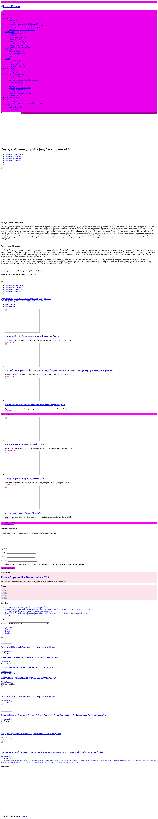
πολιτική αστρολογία (12, 762)
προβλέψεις (100, 760)
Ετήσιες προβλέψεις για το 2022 (50, 762)
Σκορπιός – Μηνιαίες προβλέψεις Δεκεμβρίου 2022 (26, 299)
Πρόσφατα (8, 629)
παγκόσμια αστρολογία (84, 760)
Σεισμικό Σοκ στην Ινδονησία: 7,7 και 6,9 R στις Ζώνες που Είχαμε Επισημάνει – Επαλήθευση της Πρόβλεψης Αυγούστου (58, 370)
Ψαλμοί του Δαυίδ (46, 760)
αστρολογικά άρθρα (5, 760)
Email (3, 556)
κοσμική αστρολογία (63, 760)
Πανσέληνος (94, 760)
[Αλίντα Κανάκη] (10, 6)
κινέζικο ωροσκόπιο (37, 762)
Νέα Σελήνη (29, 762)
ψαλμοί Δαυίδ (54, 760)
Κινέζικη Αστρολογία (108, 760)
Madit (25, 816)
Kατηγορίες (5, 623)
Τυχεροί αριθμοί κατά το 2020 (70, 762)
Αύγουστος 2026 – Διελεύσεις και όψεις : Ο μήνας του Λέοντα (32, 336)
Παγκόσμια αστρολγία (144, 760)
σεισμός (60, 762)
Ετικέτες (8, 633)
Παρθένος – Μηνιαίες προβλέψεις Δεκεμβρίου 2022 (24, 301)
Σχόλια (7, 631)
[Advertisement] (79, 130)
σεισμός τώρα (122, 760)
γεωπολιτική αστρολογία (132, 760)
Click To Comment (7, 524)
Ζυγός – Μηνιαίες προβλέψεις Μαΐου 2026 (24, 513)
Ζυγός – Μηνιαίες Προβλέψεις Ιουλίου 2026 (24, 444)
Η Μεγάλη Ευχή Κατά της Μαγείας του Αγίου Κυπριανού (24, 615)
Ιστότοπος (4, 560)
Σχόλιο (4, 549)
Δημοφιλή (8, 627)
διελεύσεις (116, 760)
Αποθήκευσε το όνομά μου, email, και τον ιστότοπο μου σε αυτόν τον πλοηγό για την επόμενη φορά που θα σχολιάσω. (44, 564)
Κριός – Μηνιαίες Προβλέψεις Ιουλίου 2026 (25, 577)
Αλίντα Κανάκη (6, 651)
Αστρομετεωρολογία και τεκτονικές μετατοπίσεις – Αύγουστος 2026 (35, 404)
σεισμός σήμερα (21, 762)
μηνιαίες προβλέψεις (73, 760)
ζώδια (18, 760)
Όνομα (4, 552)
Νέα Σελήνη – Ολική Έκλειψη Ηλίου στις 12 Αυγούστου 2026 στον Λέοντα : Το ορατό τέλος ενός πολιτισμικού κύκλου (46, 613)
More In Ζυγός (10, 306)
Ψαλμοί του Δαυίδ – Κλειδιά (27, 760)
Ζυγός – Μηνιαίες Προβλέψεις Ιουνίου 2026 (24, 478)
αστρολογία (13, 760)
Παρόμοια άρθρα (11, 304)
